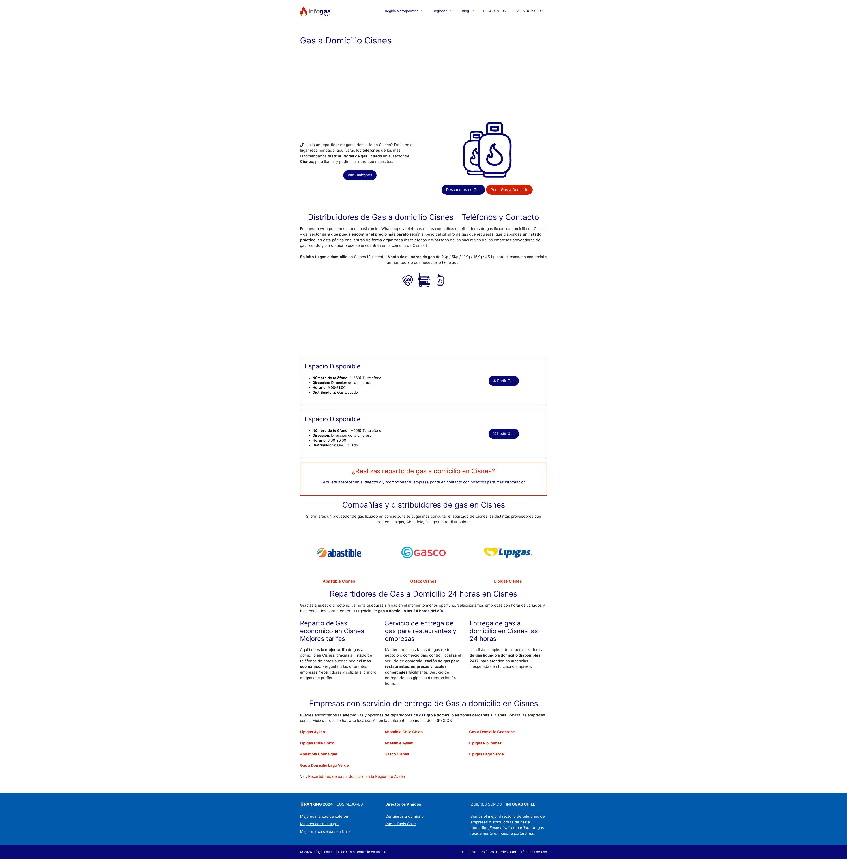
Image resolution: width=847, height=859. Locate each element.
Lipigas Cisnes (508, 581)
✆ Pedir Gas (504, 381)
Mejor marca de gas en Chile (325, 831)
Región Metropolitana (401, 11)
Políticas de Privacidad (498, 852)
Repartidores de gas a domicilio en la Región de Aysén (356, 776)
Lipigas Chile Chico (317, 743)
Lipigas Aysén (312, 732)
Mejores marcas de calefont (324, 816)
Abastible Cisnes (339, 581)
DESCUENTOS (494, 11)
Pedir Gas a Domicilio (509, 189)
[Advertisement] (423, 84)
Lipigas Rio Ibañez (485, 743)
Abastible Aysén (398, 743)
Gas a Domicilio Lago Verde (324, 765)
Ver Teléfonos (360, 175)
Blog (465, 11)
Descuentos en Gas (463, 189)
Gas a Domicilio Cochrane (492, 732)
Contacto (469, 852)
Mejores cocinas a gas (319, 824)
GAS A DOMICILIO (529, 11)
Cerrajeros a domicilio (404, 816)
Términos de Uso (533, 852)
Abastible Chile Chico (403, 732)
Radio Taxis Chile (400, 824)
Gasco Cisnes (423, 581)
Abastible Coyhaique (318, 754)
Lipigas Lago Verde (486, 754)
